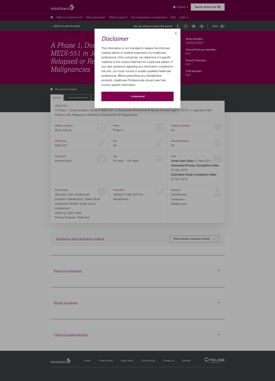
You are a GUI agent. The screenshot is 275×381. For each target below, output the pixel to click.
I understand (137, 96)
